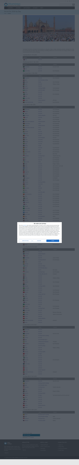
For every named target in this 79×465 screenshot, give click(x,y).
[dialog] (39, 232)
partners (25, 225)
